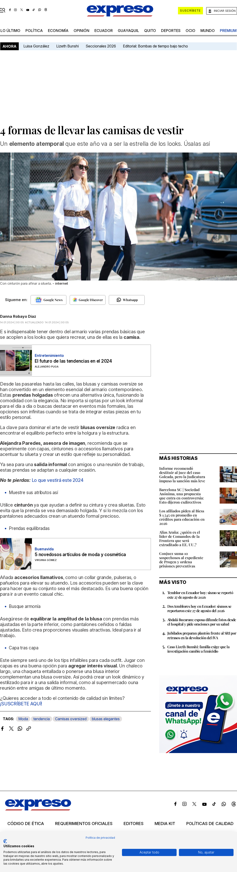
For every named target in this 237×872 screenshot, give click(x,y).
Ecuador (103, 30)
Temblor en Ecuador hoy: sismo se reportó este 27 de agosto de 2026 (200, 594)
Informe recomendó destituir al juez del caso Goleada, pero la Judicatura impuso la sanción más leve (182, 474)
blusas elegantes (106, 718)
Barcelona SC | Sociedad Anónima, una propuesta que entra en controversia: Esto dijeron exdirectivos (181, 496)
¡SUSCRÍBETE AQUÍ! (21, 704)
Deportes (171, 30)
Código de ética (25, 824)
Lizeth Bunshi (67, 46)
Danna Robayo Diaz (18, 316)
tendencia (41, 718)
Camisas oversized (71, 718)
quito (150, 30)
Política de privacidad (100, 837)
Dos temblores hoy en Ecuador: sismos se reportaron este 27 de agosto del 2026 (199, 608)
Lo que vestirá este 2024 (58, 480)
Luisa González (36, 46)
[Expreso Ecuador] (38, 809)
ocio (190, 30)
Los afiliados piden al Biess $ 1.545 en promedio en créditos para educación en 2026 (182, 517)
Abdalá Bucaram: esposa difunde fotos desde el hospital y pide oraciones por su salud (201, 621)
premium (228, 30)
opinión (81, 30)
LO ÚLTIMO (10, 30)
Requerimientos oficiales (83, 824)
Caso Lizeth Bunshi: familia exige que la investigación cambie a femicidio (198, 649)
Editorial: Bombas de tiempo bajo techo (156, 46)
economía (58, 30)
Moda (23, 718)
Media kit (165, 824)
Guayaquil (128, 30)
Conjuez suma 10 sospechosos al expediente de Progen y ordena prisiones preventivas (181, 559)
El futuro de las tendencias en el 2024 (73, 361)
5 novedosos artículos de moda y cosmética (80, 554)
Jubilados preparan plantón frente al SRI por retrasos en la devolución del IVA (201, 635)
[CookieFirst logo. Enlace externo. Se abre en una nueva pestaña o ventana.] (5, 841)
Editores (133, 824)
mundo (207, 30)
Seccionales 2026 (101, 46)
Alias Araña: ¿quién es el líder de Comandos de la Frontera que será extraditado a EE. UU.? (179, 538)
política (34, 30)
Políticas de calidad (210, 824)
